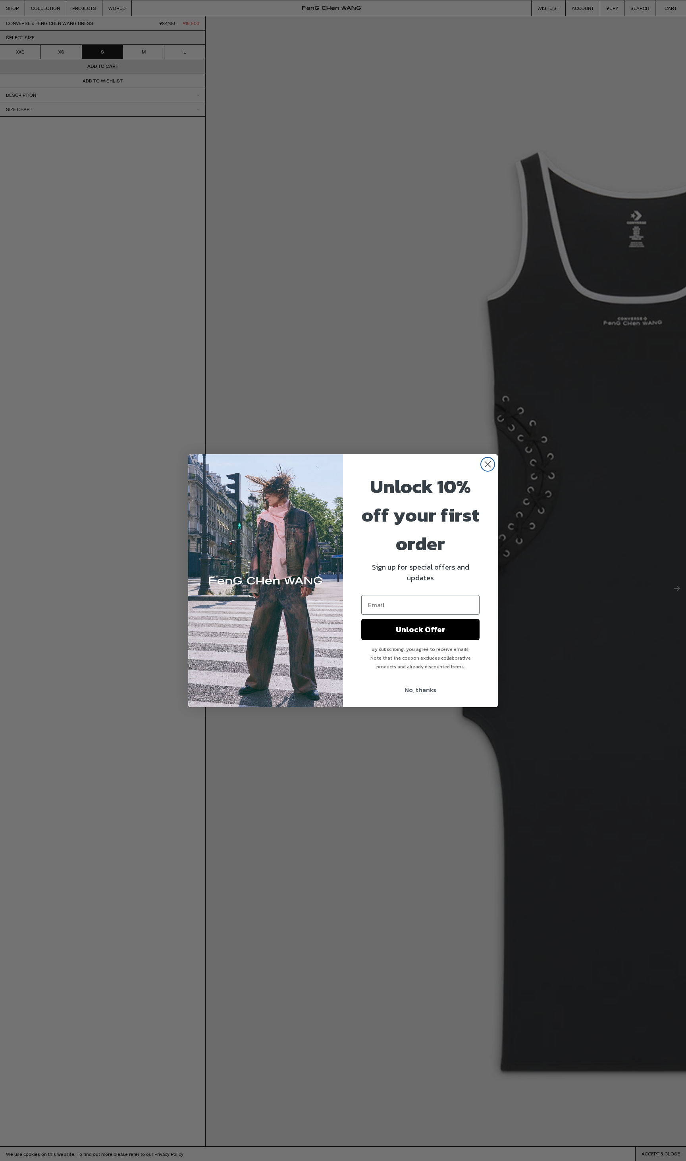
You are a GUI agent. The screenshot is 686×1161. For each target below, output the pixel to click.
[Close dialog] (488, 464)
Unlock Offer (420, 629)
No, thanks (420, 690)
